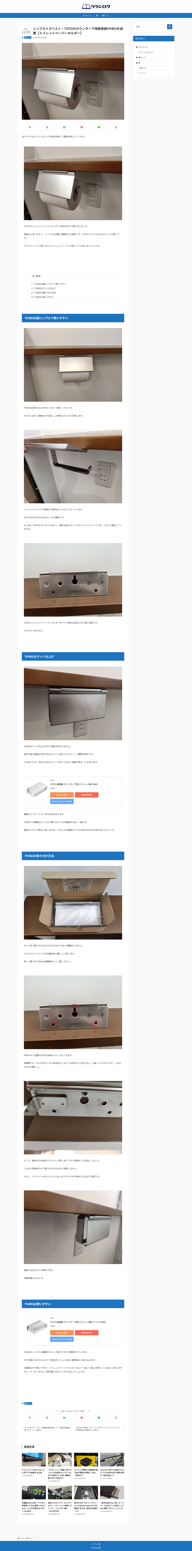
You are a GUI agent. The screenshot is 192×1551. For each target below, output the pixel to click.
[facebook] (93, 1544)
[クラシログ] (96, 6)
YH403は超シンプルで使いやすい (50, 283)
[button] (30, 127)
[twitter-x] (96, 1544)
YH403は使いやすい (44, 296)
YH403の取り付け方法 (45, 292)
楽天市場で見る (86, 795)
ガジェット (143, 47)
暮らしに (28, 37)
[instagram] (99, 1544)
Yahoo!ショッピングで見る (62, 801)
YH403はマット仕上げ (45, 288)
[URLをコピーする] (116, 127)
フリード (142, 73)
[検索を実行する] (169, 26)
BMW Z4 (142, 68)
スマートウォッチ (146, 52)
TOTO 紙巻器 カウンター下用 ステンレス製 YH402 (74, 784)
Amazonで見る (62, 795)
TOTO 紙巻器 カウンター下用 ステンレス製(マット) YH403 (78, 1322)
